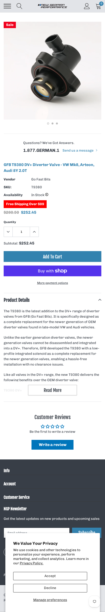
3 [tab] (57, 123)
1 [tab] (48, 123)
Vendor (9, 179)
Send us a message (78, 150)
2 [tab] (52, 123)
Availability (13, 195)
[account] (87, 6)
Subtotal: (11, 243)
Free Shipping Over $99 (25, 204)
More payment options (52, 283)
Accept (50, 576)
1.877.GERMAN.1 (41, 150)
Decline (50, 588)
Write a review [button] (52, 444)
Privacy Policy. (31, 563)
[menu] (7, 6)
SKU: (7, 187)
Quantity (10, 222)
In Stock (38, 195)
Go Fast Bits (41, 179)
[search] (19, 6)
